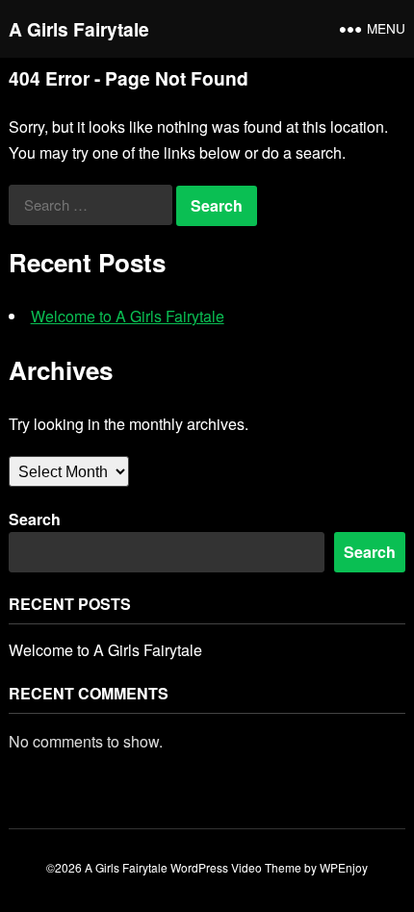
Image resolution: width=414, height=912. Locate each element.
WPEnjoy (344, 867)
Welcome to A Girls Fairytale (127, 316)
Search (35, 519)
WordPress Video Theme (235, 867)
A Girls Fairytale (79, 28)
